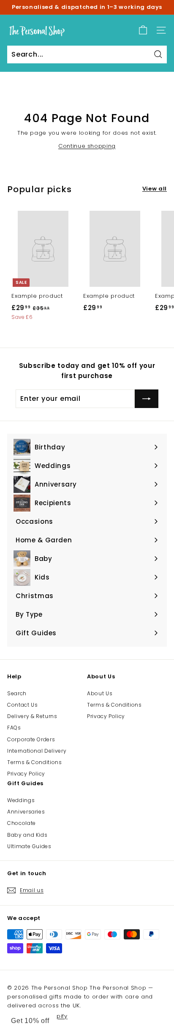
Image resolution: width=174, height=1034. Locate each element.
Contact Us (22, 704)
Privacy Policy (26, 773)
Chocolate (21, 823)
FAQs (14, 727)
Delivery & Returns (32, 716)
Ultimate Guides (29, 846)
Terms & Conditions (34, 762)
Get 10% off (30, 1020)
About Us (99, 693)
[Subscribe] (146, 398)
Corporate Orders (31, 739)
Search (17, 693)
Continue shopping (87, 146)
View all (154, 189)
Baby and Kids (27, 834)
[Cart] (143, 30)
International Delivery (36, 750)
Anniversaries (26, 811)
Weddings (21, 800)
